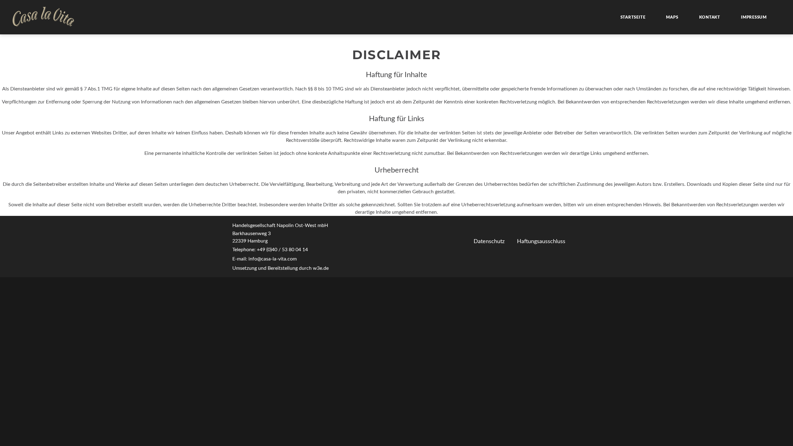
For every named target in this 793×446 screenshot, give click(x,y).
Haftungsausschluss (541, 241)
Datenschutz (489, 241)
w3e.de (321, 268)
